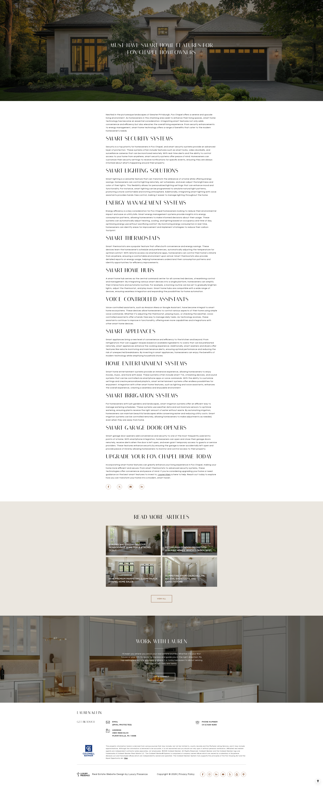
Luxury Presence (138, 774)
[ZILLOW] (236, 774)
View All (161, 599)
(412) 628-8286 (209, 725)
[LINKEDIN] (216, 774)
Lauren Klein (164, 474)
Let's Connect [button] (161, 677)
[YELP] (229, 774)
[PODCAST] (243, 774)
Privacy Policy (187, 774)
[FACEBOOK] (202, 774)
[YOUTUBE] (223, 774)
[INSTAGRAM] (209, 774)
